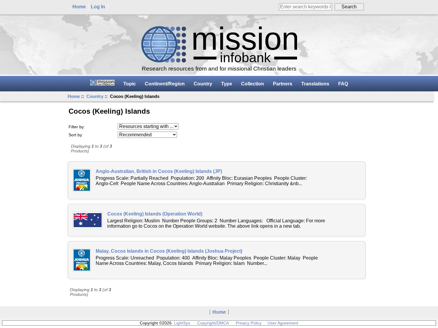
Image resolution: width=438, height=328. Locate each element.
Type (226, 83)
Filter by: (77, 126)
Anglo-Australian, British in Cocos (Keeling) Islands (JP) (159, 171)
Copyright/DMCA (213, 323)
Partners (282, 83)
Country (94, 96)
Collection (252, 83)
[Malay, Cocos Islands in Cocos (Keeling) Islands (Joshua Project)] (82, 260)
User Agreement (283, 323)
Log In (98, 6)
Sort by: (76, 134)
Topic (129, 83)
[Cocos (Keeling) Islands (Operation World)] (87, 220)
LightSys (182, 323)
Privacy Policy (249, 323)
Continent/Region (165, 83)
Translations (315, 83)
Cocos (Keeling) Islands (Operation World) (154, 213)
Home (79, 6)
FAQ (343, 83)
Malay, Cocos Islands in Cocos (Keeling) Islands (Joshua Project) (169, 251)
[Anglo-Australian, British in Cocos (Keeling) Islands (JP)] (82, 180)
